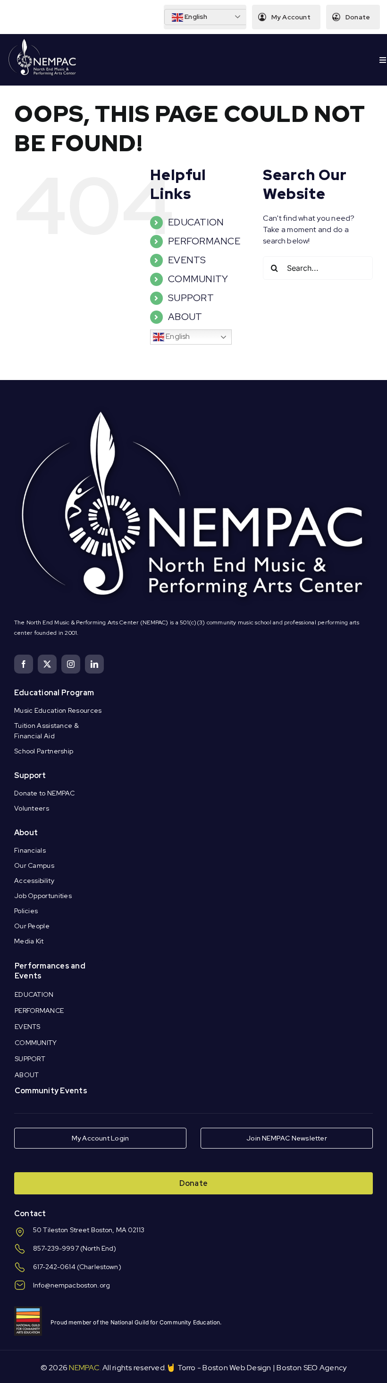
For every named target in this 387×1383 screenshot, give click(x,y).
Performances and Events (50, 971)
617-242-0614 (54, 1266)
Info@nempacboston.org (71, 1285)
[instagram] (70, 664)
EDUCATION (196, 222)
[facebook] (23, 664)
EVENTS (187, 260)
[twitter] (47, 664)
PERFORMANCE (204, 241)
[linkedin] (94, 664)
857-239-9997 (56, 1248)
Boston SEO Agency (311, 1368)
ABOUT (185, 317)
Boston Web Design (236, 1368)
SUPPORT (191, 298)
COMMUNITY (198, 279)
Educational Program (54, 693)
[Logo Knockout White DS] (42, 41)
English (195, 16)
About (26, 833)
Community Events (51, 1091)
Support (30, 775)
